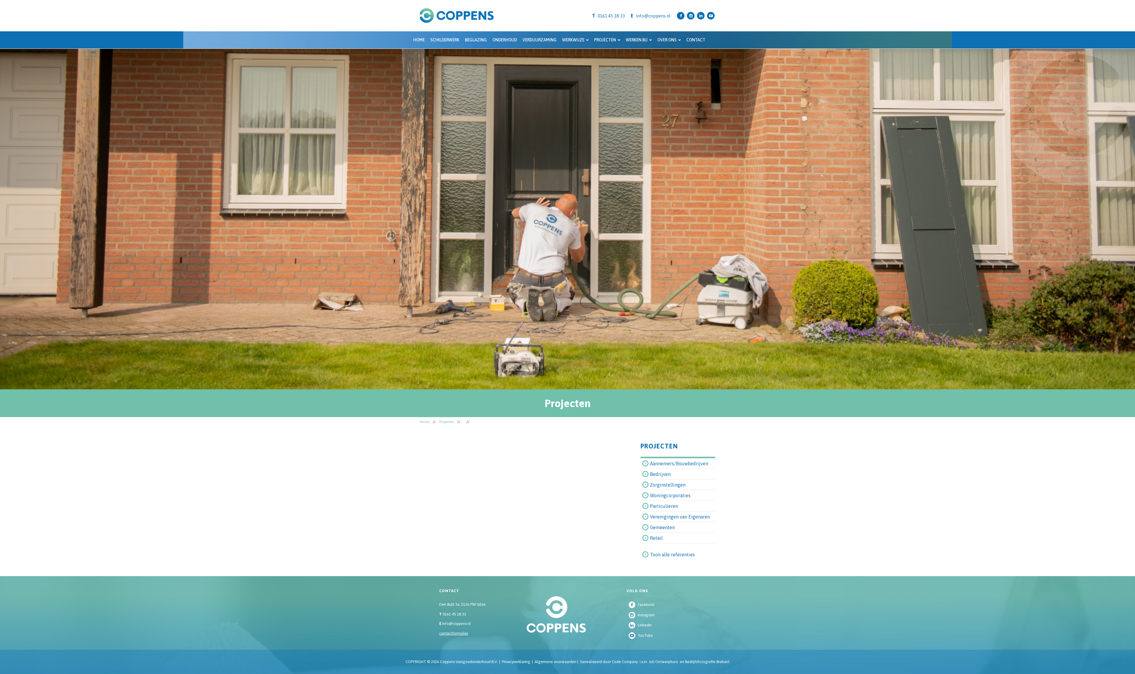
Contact (695, 40)
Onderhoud (504, 40)
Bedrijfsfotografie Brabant (707, 662)
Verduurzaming (540, 40)
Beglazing (476, 40)
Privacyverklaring (516, 662)
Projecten (605, 40)
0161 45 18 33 (452, 614)
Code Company (625, 662)
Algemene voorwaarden (555, 662)
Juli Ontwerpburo (663, 662)
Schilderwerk (444, 40)
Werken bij (637, 40)
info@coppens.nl (653, 15)
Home (419, 40)
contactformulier (453, 633)
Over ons (667, 40)
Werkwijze (573, 40)
